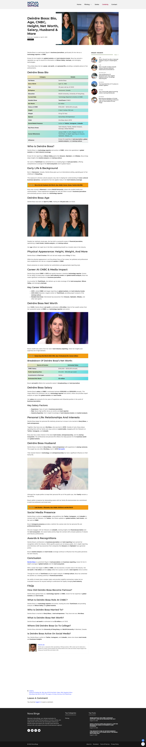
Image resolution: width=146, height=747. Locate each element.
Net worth (61, 449)
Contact (114, 4)
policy (117, 744)
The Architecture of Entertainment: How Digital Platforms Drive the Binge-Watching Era (107, 76)
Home (79, 4)
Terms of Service (105, 744)
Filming (87, 4)
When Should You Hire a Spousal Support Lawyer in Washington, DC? (108, 61)
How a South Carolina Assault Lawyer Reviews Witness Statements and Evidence (107, 68)
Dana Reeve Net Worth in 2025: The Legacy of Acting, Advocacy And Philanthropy (50, 694)
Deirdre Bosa (31, 562)
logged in (38, 702)
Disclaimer (96, 744)
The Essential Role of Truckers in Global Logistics (108, 84)
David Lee (29, 37)
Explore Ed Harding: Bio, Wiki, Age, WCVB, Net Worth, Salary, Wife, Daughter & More (50, 692)
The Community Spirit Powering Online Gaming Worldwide (108, 92)
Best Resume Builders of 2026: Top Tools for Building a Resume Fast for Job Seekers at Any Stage (108, 100)
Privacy (113, 744)
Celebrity (105, 4)
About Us (89, 744)
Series (97, 4)
